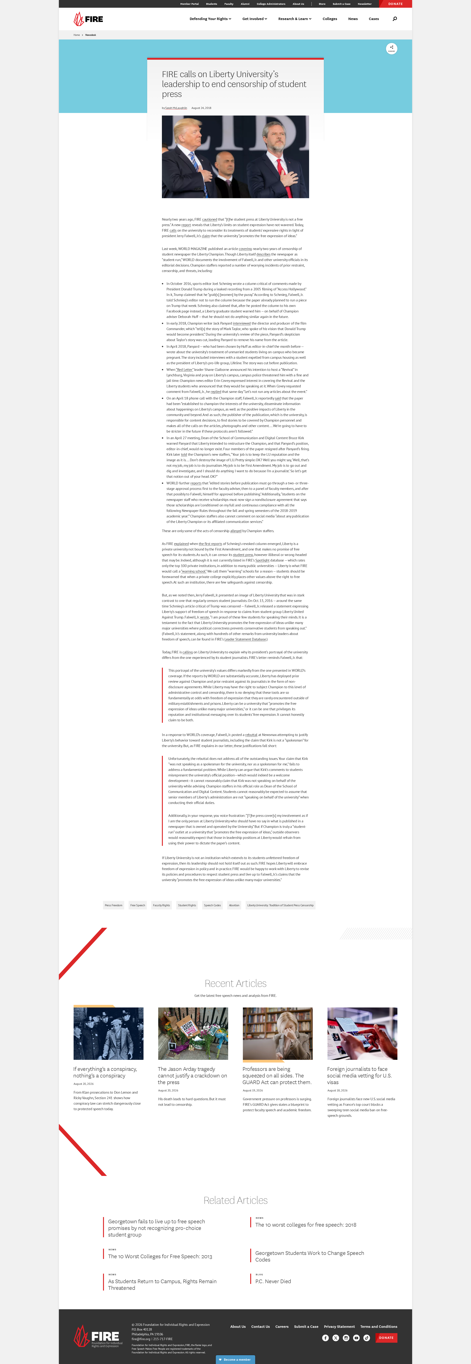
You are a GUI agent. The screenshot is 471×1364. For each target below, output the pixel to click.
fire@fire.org (141, 1339)
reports (195, 483)
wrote (204, 617)
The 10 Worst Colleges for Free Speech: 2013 (160, 1256)
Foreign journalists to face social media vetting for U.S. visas (359, 1075)
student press (243, 554)
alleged (236, 530)
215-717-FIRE (163, 1339)
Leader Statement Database (245, 639)
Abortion (234, 905)
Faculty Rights (161, 905)
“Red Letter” (184, 369)
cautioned (209, 219)
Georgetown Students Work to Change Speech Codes (309, 1256)
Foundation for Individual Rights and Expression (176, 1324)
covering (245, 248)
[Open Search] (395, 19)
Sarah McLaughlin (176, 108)
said (278, 398)
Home (77, 35)
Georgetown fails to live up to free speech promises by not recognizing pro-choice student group (156, 1228)
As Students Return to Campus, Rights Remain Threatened (162, 1284)
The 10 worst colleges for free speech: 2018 (305, 1224)
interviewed (242, 323)
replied (216, 391)
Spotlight (262, 560)
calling (188, 652)
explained (181, 543)
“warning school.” (193, 571)
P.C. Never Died (273, 1281)
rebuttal (251, 734)
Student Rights (187, 905)
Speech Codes (212, 905)
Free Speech (137, 905)
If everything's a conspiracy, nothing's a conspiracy (105, 1072)
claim (206, 235)
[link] (89, 19)
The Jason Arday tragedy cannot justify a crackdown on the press (192, 1075)
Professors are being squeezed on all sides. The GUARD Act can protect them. (277, 1075)
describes (263, 254)
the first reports (210, 543)
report (186, 224)
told (184, 454)
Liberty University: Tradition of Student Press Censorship (280, 905)
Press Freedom (113, 905)
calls (173, 230)
